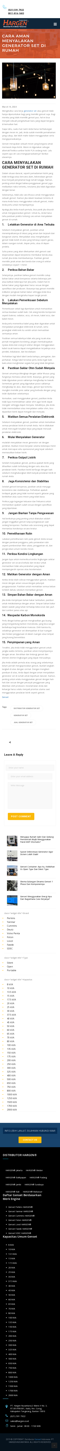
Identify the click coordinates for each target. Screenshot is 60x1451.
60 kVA (10, 1029)
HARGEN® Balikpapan (16, 1177)
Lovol (10, 940)
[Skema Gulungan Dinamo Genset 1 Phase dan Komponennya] (12, 885)
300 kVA (11, 1067)
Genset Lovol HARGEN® (19, 1224)
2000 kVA (12, 1109)
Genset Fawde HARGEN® (20, 1228)
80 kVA (10, 1041)
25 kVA (10, 1007)
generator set (30, 111)
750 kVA (11, 1086)
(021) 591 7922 (16, 10)
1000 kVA (12, 1094)
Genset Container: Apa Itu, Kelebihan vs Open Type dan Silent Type (37, 868)
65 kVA (10, 1033)
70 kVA (10, 1037)
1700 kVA (12, 1105)
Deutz (10, 929)
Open (10, 966)
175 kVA (11, 1056)
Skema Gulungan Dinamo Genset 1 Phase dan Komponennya (36, 882)
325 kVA (11, 1071)
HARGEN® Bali (12, 1191)
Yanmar (11, 922)
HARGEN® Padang (38, 1177)
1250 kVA (12, 1098)
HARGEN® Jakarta (14, 1170)
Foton (10, 937)
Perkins (11, 918)
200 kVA (11, 1060)
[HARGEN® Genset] (16, 23)
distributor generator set (27, 708)
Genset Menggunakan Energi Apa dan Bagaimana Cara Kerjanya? (36, 897)
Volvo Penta (13, 933)
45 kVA (10, 1022)
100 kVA (11, 1045)
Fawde (10, 944)
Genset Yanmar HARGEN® (20, 1211)
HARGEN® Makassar (32, 1191)
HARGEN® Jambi (13, 1184)
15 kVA (10, 995)
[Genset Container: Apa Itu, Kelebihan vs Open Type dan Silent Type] (12, 870)
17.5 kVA (11, 999)
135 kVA (11, 1048)
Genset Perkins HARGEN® (20, 1207)
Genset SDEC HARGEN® (19, 1233)
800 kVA (11, 1090)
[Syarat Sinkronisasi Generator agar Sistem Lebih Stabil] (12, 856)
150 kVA (11, 1052)
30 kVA (10, 1011)
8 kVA (10, 984)
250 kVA (11, 1064)
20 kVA (10, 1003)
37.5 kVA (11, 1014)
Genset (5, 697)
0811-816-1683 (16, 13)
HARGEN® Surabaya (34, 1184)
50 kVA (10, 1026)
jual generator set (23, 722)
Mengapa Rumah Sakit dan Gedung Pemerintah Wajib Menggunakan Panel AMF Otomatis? (37, 839)
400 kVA (11, 1075)
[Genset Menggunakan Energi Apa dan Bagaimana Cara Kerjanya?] (12, 900)
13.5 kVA (11, 992)
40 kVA (10, 1018)
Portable (11, 970)
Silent (10, 962)
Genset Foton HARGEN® (20, 1220)
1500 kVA (12, 1102)
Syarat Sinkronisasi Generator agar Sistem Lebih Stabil (36, 853)
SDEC (10, 948)
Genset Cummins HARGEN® (21, 1215)
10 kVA (10, 988)
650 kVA (11, 1083)
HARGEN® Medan (34, 1170)
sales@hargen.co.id (19, 1421)
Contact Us (30, 1140)
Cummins (12, 925)
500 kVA (11, 1079)
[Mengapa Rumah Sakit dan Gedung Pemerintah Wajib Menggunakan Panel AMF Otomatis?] (12, 841)
